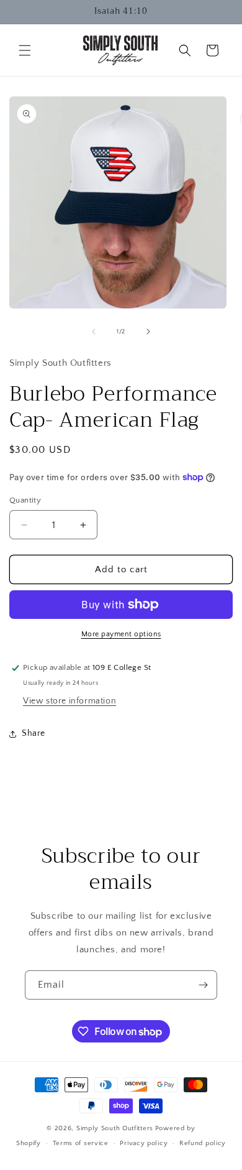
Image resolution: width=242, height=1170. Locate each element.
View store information (69, 701)
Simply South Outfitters (114, 1128)
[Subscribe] (203, 985)
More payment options (121, 634)
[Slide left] (93, 331)
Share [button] (33, 733)
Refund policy (202, 1143)
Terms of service (81, 1143)
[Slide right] (148, 331)
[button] (24, 50)
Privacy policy (144, 1143)
